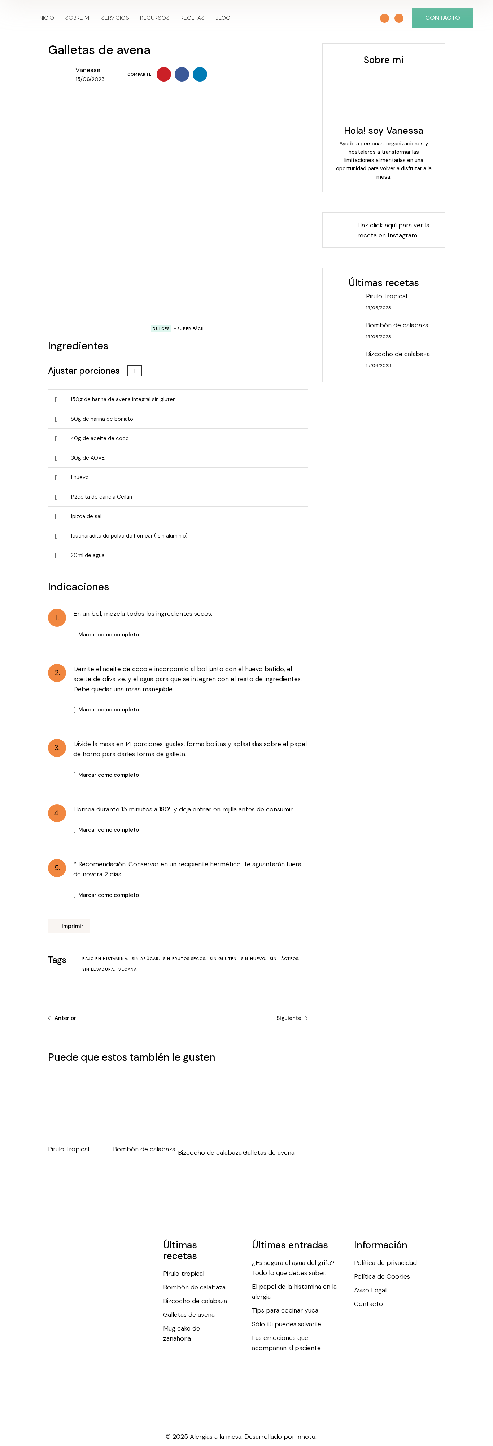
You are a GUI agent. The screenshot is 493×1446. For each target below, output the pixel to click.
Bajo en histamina (105, 958)
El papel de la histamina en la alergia (294, 1291)
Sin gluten (224, 958)
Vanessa (87, 70)
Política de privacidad (385, 1262)
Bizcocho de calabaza (210, 1152)
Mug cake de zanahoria (181, 1333)
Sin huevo (254, 958)
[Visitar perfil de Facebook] (371, 19)
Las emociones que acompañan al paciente (286, 1342)
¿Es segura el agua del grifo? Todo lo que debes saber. (293, 1267)
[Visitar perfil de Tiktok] (398, 18)
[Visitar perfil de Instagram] (384, 18)
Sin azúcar (146, 958)
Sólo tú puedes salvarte (286, 1324)
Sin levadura (98, 969)
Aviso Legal (370, 1290)
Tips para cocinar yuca (285, 1310)
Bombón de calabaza (144, 1149)
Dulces (161, 328)
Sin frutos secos (185, 958)
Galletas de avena (269, 1152)
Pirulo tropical (68, 1149)
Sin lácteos (285, 958)
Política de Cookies (382, 1276)
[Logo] (21, 18)
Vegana (127, 969)
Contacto (368, 1304)
